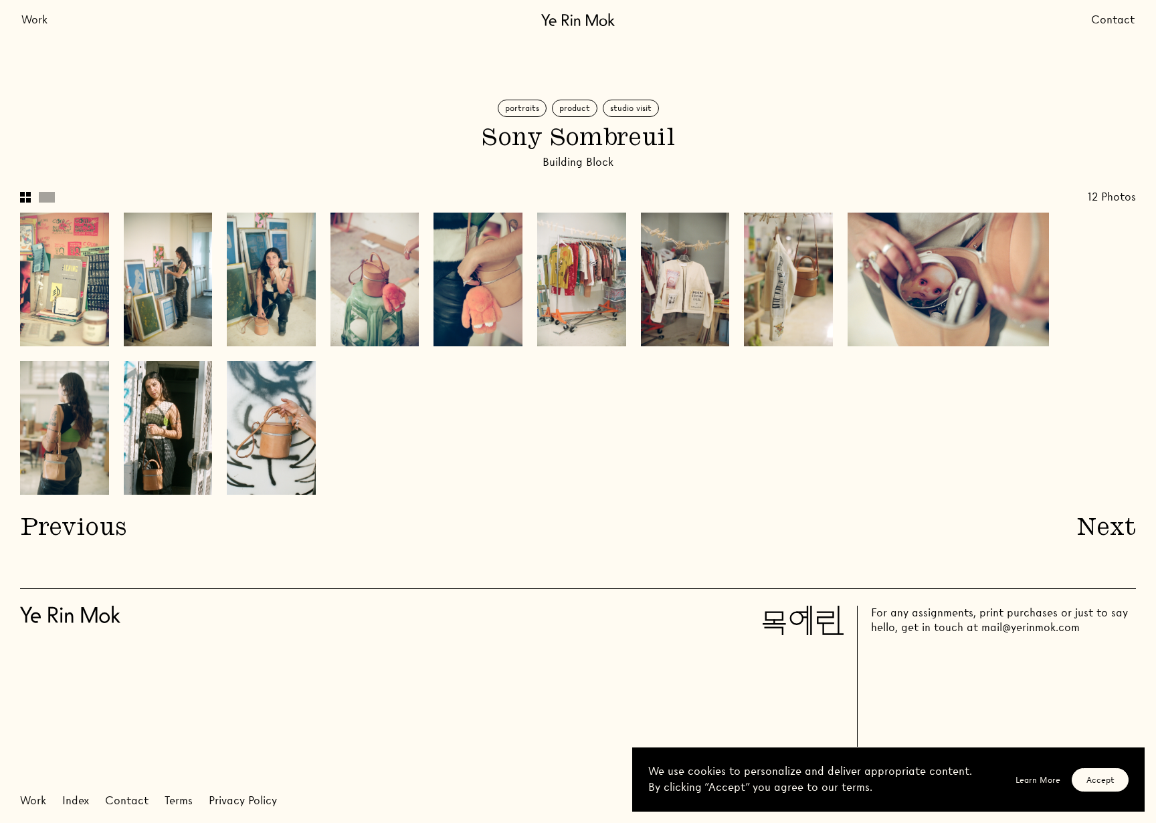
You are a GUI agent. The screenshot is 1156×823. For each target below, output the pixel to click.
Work (34, 19)
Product (574, 108)
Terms (179, 800)
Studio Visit (631, 108)
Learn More (1038, 780)
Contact (1113, 19)
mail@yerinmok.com (1030, 627)
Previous (73, 529)
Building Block (578, 162)
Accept (1100, 780)
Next (1106, 529)
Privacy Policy (243, 800)
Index (75, 800)
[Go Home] (578, 19)
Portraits (522, 108)
